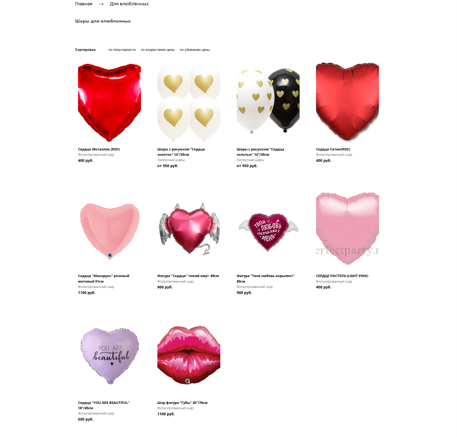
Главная (84, 3)
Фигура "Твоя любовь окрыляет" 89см (266, 278)
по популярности (122, 50)
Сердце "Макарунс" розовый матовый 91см (103, 278)
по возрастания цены (158, 50)
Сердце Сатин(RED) (333, 149)
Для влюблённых (129, 3)
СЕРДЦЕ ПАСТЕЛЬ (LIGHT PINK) (342, 275)
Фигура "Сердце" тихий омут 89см (188, 275)
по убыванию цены (195, 50)
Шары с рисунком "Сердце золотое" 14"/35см (181, 152)
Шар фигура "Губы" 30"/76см (182, 402)
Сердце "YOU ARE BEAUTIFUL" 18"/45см (104, 405)
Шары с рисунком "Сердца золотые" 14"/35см (260, 152)
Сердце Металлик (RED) (99, 149)
